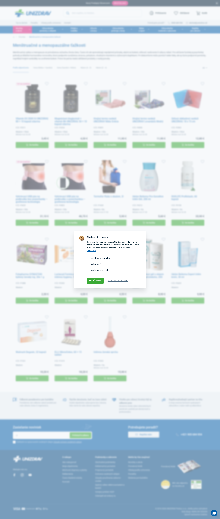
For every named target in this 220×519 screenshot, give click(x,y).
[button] (214, 513)
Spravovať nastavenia (118, 280)
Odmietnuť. (91, 251)
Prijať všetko (95, 280)
